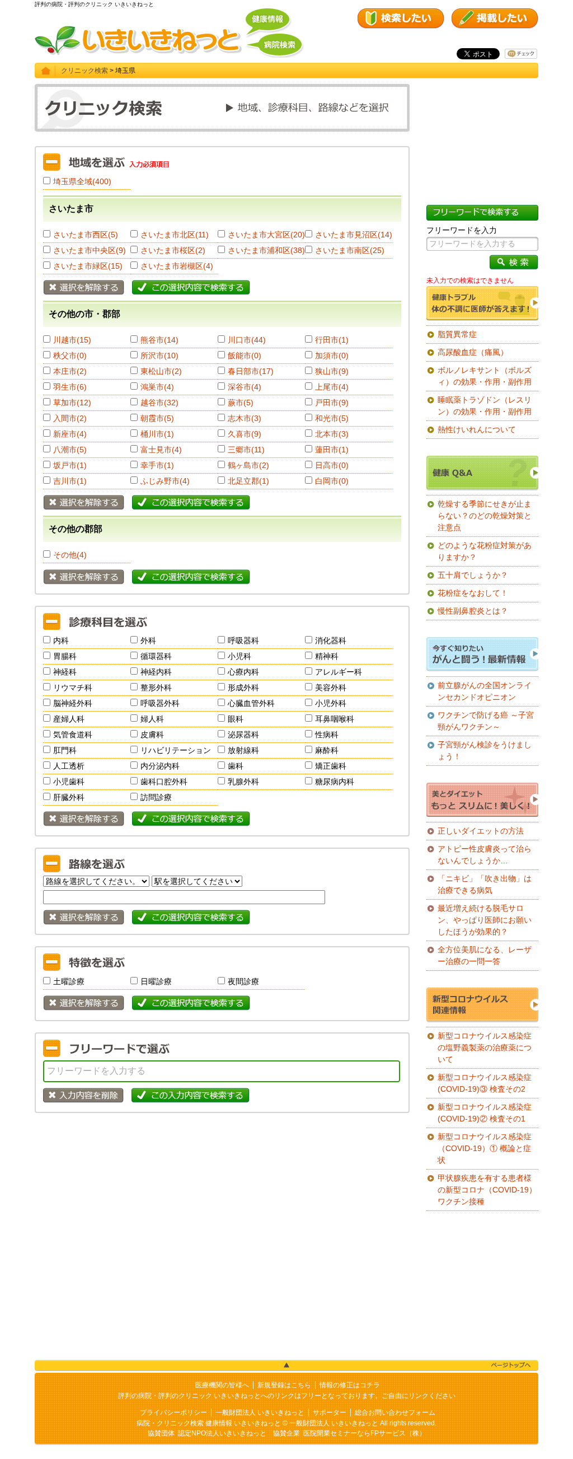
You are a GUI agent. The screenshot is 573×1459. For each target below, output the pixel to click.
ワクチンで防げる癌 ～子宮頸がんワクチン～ (486, 720)
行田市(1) (332, 339)
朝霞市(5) (157, 418)
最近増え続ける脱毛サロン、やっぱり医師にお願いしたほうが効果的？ (485, 920)
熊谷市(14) (159, 339)
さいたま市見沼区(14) (353, 234)
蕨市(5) (240, 402)
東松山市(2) (161, 371)
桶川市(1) (157, 433)
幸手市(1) (157, 465)
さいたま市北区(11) (174, 234)
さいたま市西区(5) (85, 234)
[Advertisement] (222, 1202)
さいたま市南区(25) (349, 250)
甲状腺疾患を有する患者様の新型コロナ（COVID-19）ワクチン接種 (487, 1189)
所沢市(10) (159, 355)
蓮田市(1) (332, 449)
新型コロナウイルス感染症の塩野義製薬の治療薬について (485, 1047)
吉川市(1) (70, 480)
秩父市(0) (70, 355)
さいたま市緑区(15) (88, 265)
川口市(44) (247, 339)
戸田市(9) (332, 402)
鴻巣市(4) (157, 386)
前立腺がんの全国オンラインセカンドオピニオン (485, 691)
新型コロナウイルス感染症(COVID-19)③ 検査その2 (485, 1083)
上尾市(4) (332, 386)
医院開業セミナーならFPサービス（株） (364, 1433)
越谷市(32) (159, 402)
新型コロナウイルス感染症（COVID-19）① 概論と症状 (485, 1148)
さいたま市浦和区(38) (266, 250)
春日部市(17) (251, 371)
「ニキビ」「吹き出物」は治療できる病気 (485, 884)
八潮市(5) (70, 449)
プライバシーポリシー (173, 1412)
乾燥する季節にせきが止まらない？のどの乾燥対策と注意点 (485, 515)
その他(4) (70, 554)
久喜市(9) (244, 433)
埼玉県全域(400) (82, 181)
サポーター (329, 1412)
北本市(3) (332, 433)
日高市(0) (332, 465)
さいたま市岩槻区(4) (176, 265)
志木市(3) (244, 418)
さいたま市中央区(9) (89, 250)
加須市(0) (332, 355)
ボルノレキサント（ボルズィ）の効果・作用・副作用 (485, 376)
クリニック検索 (84, 70)
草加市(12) (72, 402)
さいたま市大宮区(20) (266, 234)
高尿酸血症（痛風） (473, 352)
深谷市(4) (244, 386)
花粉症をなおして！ (473, 592)
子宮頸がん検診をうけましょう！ (485, 750)
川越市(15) (72, 339)
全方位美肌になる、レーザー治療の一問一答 (485, 955)
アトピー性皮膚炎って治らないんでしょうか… (485, 854)
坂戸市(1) (70, 465)
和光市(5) (332, 418)
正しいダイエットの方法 (481, 830)
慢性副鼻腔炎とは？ (473, 610)
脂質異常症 (457, 334)
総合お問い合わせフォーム (395, 1412)
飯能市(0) (244, 355)
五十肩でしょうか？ (473, 574)
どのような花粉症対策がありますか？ (485, 551)
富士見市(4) (161, 449)
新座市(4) (70, 433)
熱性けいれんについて (477, 429)
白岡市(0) (332, 480)
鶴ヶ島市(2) (248, 465)
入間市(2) (70, 418)
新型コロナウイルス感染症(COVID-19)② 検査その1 (485, 1112)
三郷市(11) (246, 449)
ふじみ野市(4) (165, 480)
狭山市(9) (332, 371)
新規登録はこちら (284, 1385)
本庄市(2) (70, 371)
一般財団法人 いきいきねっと (259, 1412)
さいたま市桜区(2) (172, 250)
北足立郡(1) (248, 480)
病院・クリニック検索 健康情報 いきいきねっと (209, 1423)
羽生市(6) (70, 386)
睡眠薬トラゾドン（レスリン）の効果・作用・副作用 (485, 405)
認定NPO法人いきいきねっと (222, 1433)
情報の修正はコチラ (350, 1385)
